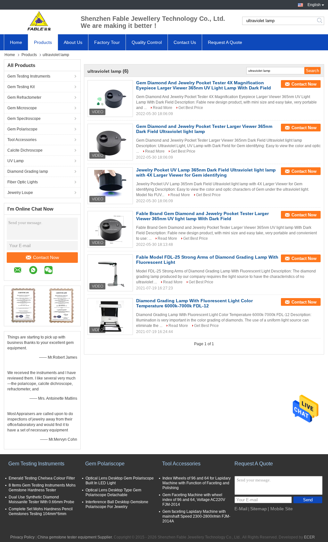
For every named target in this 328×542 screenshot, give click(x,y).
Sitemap (258, 508)
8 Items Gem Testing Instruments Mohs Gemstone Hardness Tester (42, 487)
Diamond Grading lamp (27, 171)
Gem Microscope (22, 108)
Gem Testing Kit (21, 87)
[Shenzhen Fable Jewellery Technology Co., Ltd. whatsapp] (36, 271)
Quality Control (147, 42)
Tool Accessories (22, 140)
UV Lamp (15, 161)
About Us (73, 42)
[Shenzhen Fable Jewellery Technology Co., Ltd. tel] (63, 271)
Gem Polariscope (22, 129)
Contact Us (185, 42)
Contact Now (46, 257)
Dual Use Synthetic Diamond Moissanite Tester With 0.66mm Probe (41, 499)
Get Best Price (190, 107)
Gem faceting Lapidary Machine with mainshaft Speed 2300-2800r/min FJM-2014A (196, 516)
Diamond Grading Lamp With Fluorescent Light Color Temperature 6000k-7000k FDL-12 (194, 303)
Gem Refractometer (24, 97)
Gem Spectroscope (24, 118)
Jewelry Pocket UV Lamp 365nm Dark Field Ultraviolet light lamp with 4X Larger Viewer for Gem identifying (206, 172)
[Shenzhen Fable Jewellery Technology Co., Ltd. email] (21, 271)
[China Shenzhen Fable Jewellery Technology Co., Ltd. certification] (23, 305)
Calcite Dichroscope (25, 150)
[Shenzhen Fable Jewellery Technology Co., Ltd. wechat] (52, 271)
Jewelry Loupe (20, 192)
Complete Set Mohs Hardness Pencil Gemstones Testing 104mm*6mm (41, 511)
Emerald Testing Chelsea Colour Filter (42, 478)
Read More (162, 107)
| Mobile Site (280, 508)
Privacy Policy (22, 537)
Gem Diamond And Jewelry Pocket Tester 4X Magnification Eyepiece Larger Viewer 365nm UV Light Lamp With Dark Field (203, 85)
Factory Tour (107, 42)
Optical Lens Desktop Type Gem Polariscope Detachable (113, 492)
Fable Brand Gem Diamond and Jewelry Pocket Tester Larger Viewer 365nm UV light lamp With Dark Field (202, 216)
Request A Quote (225, 42)
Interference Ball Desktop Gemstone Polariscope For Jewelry (117, 504)
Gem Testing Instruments (28, 76)
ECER (309, 537)
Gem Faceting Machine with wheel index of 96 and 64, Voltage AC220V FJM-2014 (193, 500)
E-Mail (240, 508)
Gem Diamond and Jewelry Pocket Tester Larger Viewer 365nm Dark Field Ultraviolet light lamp (204, 129)
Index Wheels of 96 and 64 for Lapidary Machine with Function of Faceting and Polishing (196, 483)
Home (16, 42)
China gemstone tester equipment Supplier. (75, 537)
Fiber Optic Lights (22, 182)
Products (43, 42)
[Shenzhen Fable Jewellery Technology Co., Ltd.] (39, 20)
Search (320, 21)
